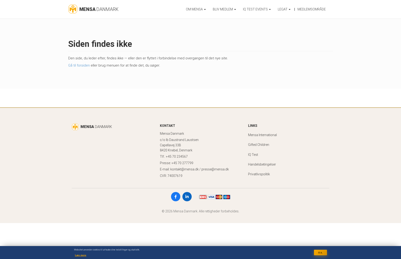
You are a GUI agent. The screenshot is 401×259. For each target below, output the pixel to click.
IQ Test (253, 155)
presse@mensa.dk (215, 169)
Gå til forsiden (79, 65)
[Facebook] (175, 196)
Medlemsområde (312, 9)
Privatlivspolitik (259, 174)
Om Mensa (195, 9)
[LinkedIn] (187, 196)
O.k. (320, 252)
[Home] (73, 8)
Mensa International (262, 135)
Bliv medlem (223, 9)
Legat (283, 9)
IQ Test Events (255, 9)
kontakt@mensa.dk (184, 169)
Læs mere (80, 255)
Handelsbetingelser (262, 164)
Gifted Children (258, 145)
